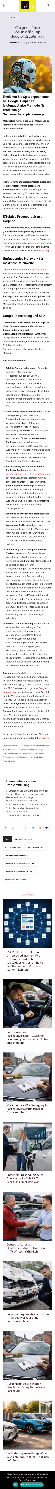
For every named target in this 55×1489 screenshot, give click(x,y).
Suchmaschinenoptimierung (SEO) (19, 871)
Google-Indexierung (13, 847)
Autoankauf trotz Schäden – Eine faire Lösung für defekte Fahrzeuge (25, 1387)
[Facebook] (6, 828)
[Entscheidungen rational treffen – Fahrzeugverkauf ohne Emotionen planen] (27, 1285)
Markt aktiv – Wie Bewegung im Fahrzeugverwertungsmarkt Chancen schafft (27, 1108)
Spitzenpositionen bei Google (17, 855)
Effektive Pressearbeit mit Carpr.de (28, 804)
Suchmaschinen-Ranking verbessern (20, 863)
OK (15, 1484)
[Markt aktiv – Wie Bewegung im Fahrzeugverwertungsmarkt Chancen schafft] (27, 1076)
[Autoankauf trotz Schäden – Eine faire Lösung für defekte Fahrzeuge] (27, 1355)
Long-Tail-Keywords (35, 847)
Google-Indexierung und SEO (25, 815)
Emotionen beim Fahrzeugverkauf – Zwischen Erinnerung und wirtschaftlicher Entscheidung (27, 1037)
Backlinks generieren (23, 839)
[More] (46, 828)
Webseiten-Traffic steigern (16, 879)
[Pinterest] (19, 828)
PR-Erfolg (43, 250)
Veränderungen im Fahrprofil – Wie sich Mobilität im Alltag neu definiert (27, 1456)
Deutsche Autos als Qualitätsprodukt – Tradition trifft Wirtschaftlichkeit (25, 1248)
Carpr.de (44, 738)
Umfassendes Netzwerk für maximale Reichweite (22, 810)
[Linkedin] (33, 828)
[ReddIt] (40, 828)
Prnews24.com (9, 761)
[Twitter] (13, 828)
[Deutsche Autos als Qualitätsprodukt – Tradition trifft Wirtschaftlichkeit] (27, 1216)
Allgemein (15, 17)
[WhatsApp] (26, 828)
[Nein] (51, 1479)
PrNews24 (15, 42)
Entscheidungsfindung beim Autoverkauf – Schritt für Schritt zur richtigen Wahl (24, 1178)
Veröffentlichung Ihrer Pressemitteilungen (28, 474)
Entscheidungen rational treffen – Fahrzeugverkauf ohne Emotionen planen (27, 1317)
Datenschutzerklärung (31, 1484)
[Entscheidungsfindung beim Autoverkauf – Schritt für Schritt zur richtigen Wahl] (27, 1146)
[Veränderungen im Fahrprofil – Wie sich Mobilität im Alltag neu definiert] (27, 1425)
